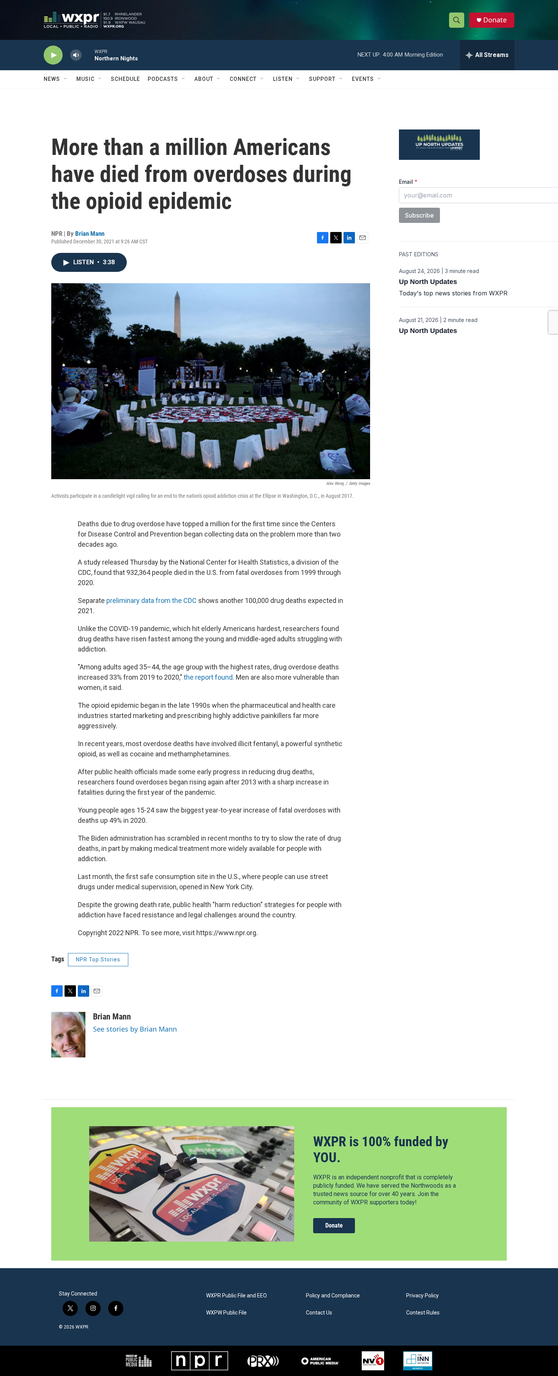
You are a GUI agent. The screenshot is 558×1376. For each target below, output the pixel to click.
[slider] (88, 55)
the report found (208, 677)
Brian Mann (89, 233)
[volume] (75, 55)
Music (85, 79)
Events (363, 79)
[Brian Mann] (68, 1034)
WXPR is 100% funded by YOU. (380, 1149)
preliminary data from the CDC (151, 600)
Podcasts (163, 79)
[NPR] (199, 1360)
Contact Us (319, 1313)
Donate (495, 20)
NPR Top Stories (98, 959)
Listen (283, 79)
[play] (53, 55)
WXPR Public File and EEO (236, 1296)
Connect (243, 79)
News (52, 79)
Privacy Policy (422, 1296)
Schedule (125, 79)
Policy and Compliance (333, 1296)
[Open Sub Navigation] (66, 79)
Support (322, 79)
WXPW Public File (226, 1313)
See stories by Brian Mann (135, 1029)
